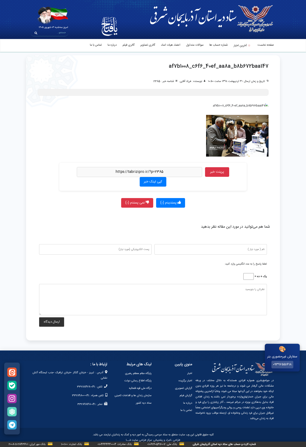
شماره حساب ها (218, 45)
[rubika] (12, 411)
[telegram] (12, 424)
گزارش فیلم (186, 395)
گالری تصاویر (147, 45)
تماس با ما (96, 45)
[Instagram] (12, 398)
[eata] (12, 372)
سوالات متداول (195, 45)
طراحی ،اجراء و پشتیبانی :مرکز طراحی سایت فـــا (153, 440)
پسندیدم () (169, 203)
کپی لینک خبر (153, 182)
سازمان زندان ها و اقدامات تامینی (133, 395)
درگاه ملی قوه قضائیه (140, 388)
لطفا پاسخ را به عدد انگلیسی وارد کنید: (246, 264)
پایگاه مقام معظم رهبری (138, 373)
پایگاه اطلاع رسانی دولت (138, 380)
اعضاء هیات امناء (170, 45)
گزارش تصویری (183, 388)
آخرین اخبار (240, 45)
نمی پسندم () (135, 203)
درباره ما (112, 45)
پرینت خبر (217, 172)
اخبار (189, 373)
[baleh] (12, 385)
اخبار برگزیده (185, 380)
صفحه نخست (265, 45)
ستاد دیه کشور (144, 403)
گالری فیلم (128, 45)
